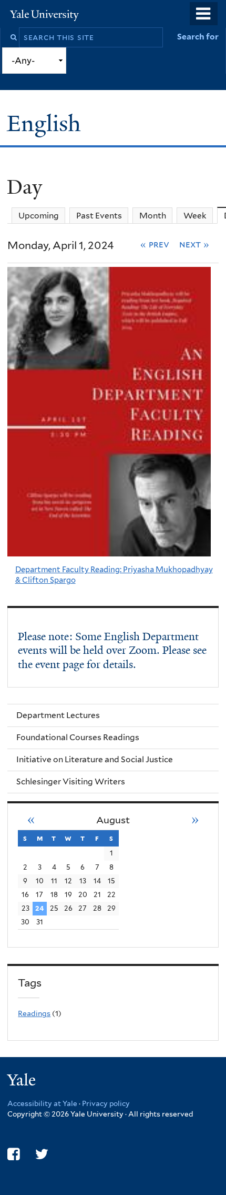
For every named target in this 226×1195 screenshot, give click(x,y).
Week (195, 216)
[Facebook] (13, 1154)
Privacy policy (106, 1103)
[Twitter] (41, 1154)
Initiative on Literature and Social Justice (94, 759)
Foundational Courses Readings (77, 737)
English (47, 123)
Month (152, 216)
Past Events (99, 216)
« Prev (154, 244)
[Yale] (22, 1081)
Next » (194, 244)
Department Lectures (58, 715)
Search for (198, 37)
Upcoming (38, 216)
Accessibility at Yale (42, 1103)
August (113, 819)
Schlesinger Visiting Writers (70, 781)
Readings (34, 1013)
